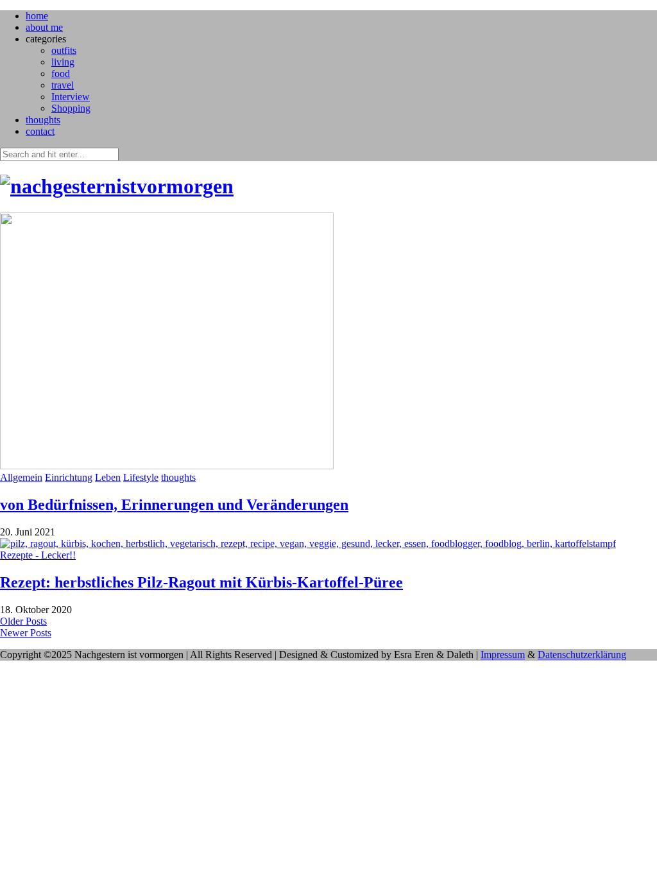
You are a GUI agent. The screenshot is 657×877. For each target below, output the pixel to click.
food (60, 73)
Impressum (503, 654)
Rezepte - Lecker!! (38, 555)
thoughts (43, 119)
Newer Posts (25, 632)
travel (62, 85)
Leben (108, 477)
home (37, 15)
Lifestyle (140, 477)
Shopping (70, 108)
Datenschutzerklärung (582, 654)
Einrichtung (68, 477)
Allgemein (21, 477)
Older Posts (23, 621)
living (62, 61)
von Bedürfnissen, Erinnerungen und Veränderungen (174, 504)
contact (40, 131)
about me (44, 27)
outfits (63, 50)
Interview (70, 96)
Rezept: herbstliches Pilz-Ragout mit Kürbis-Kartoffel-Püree (201, 582)
